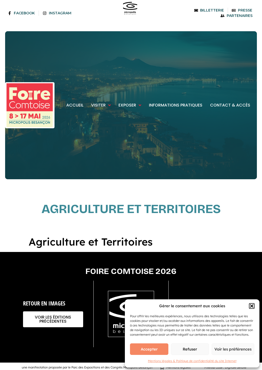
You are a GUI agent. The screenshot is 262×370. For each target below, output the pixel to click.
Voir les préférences (233, 349)
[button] (251, 306)
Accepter (149, 349)
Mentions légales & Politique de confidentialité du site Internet (192, 361)
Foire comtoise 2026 (131, 271)
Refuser (190, 349)
